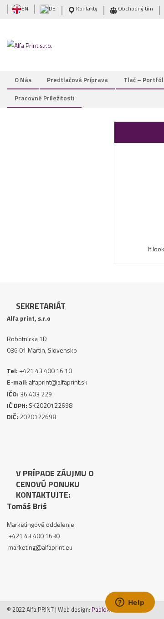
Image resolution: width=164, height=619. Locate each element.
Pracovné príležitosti (44, 98)
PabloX (101, 609)
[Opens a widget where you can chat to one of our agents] (130, 603)
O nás (23, 79)
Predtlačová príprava (77, 79)
